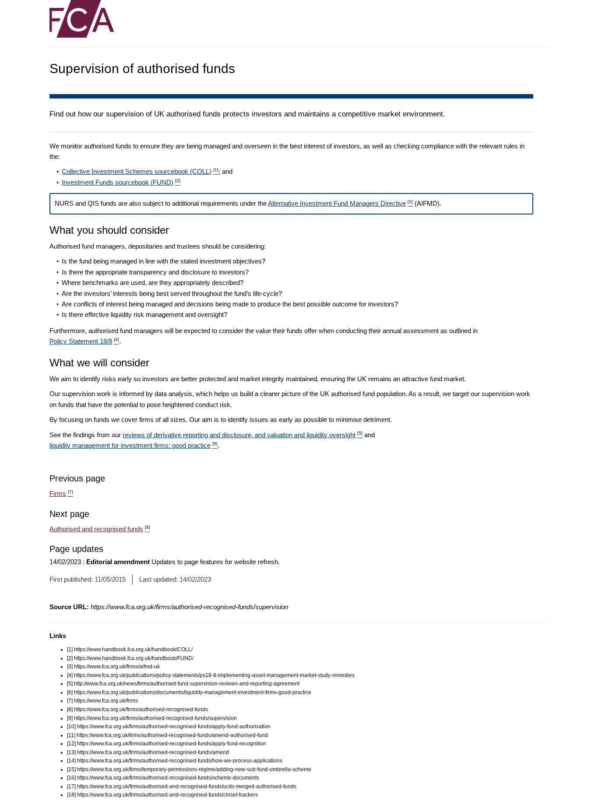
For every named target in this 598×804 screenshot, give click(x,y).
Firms (61, 493)
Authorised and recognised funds (99, 529)
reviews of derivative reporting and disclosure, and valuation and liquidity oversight (242, 435)
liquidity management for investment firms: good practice (133, 445)
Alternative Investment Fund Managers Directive (340, 203)
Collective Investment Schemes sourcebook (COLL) (140, 171)
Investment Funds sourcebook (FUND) (121, 182)
